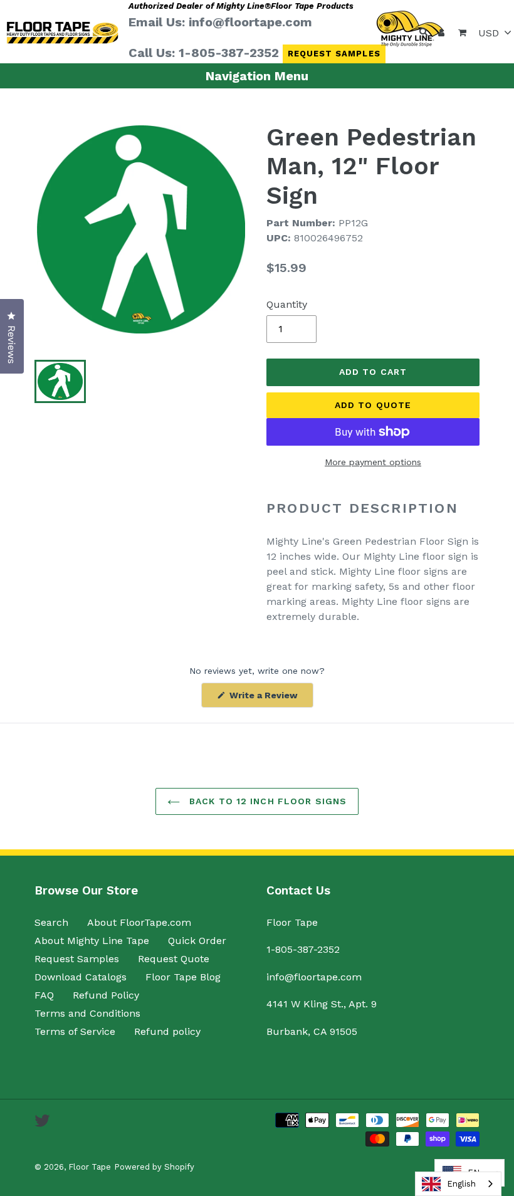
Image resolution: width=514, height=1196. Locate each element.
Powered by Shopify (154, 1167)
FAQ (44, 995)
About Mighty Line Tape (91, 941)
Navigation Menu (257, 75)
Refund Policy (106, 995)
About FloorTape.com (139, 922)
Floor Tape (89, 1167)
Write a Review (270, 699)
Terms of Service (74, 1031)
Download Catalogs (80, 977)
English (461, 1183)
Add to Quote (373, 405)
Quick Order (197, 941)
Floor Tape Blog (183, 977)
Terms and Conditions (87, 1013)
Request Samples (334, 53)
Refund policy (167, 1031)
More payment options (373, 462)
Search (51, 922)
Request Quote (173, 959)
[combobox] (458, 1184)
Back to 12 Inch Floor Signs (266, 801)
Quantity (286, 304)
